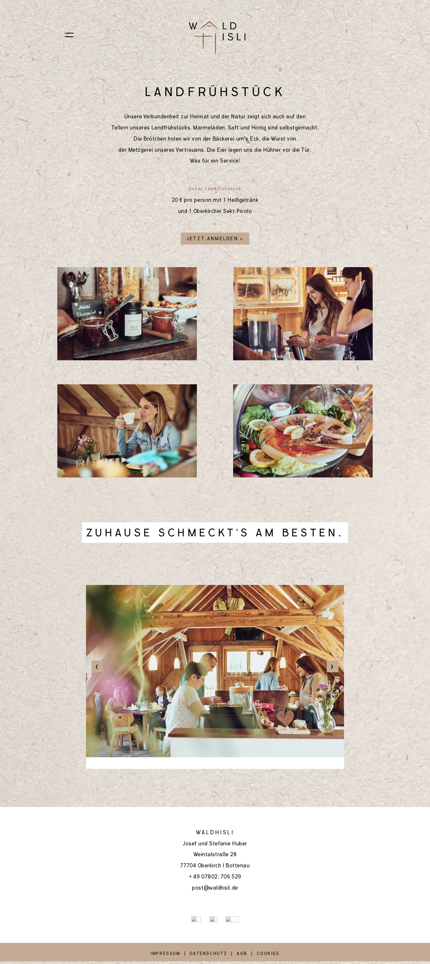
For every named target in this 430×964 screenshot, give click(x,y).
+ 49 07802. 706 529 (215, 876)
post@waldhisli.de (215, 887)
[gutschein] (353, 34)
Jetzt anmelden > (215, 239)
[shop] (334, 34)
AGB (242, 953)
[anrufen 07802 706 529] (372, 34)
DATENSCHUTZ (208, 953)
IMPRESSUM (165, 953)
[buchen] (315, 34)
